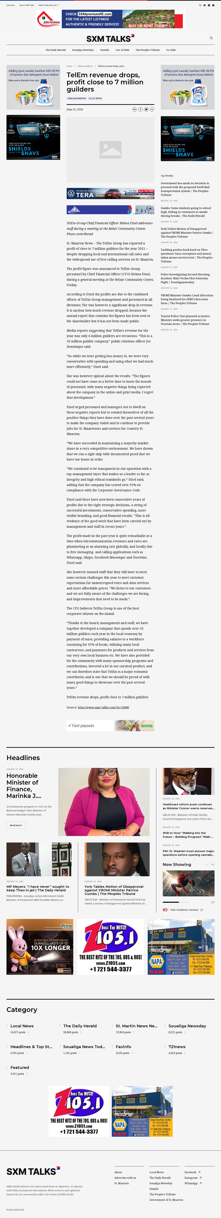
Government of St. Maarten (166, 1200)
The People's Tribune (162, 1194)
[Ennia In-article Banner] (110, 725)
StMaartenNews (85, 66)
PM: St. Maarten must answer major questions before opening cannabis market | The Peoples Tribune (188, 853)
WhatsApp (191, 1183)
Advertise (10, 5)
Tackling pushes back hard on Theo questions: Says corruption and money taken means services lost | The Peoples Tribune (187, 255)
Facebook (190, 1172)
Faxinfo (104, 49)
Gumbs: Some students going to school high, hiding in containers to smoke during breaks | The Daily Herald (186, 212)
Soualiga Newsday (83, 49)
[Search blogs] (200, 5)
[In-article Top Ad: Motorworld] (110, 193)
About (118, 1172)
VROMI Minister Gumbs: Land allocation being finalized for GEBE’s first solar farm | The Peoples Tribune (187, 299)
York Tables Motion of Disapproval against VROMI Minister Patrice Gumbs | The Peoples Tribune (187, 232)
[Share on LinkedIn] (152, 109)
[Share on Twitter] (146, 109)
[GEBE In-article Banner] (110, 209)
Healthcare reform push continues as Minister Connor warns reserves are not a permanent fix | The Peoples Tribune (187, 806)
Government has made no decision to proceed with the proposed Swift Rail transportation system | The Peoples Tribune (185, 189)
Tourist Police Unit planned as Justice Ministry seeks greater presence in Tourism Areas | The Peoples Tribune (185, 320)
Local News (95, 98)
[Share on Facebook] (140, 109)
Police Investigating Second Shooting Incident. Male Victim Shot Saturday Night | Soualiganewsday (185, 278)
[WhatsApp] (213, 5)
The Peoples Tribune (148, 49)
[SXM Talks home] (110, 38)
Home (69, 66)
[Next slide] (213, 865)
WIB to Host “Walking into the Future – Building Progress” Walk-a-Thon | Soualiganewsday (188, 835)
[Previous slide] (207, 865)
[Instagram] (209, 5)
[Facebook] (204, 5)
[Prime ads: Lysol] (33, 87)
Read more (17, 825)
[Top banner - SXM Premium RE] (110, 19)
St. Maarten (121, 1183)
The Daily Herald (55, 49)
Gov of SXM (122, 49)
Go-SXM (171, 49)
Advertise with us (125, 1178)
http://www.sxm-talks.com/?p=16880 (103, 707)
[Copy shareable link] (134, 109)
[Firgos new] (181, 947)
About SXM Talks (26, 5)
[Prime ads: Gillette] (33, 137)
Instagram (191, 1178)
